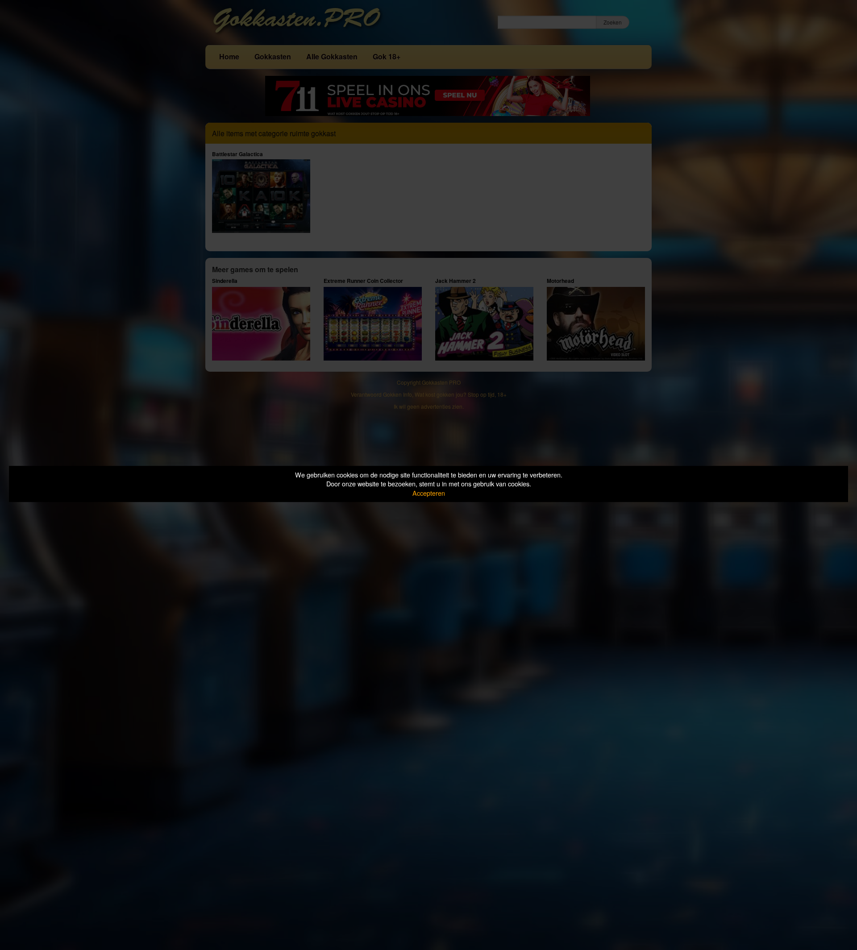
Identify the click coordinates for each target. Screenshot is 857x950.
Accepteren (428, 493)
